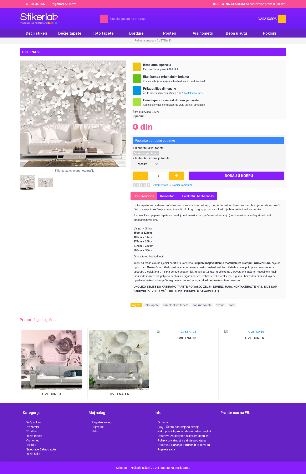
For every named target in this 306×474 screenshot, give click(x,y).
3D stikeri (32, 431)
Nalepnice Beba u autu (41, 449)
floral (232, 305)
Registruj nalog (102, 422)
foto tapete (152, 305)
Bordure (31, 444)
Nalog (95, 431)
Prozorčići (32, 427)
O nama (163, 422)
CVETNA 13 (51, 394)
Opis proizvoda (144, 196)
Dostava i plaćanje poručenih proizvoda (184, 444)
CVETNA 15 (186, 338)
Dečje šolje (33, 453)
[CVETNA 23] (73, 113)
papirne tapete (202, 305)
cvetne (220, 305)
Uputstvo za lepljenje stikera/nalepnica (183, 436)
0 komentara (160, 185)
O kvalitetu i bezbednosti (197, 196)
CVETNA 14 (119, 394)
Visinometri (33, 440)
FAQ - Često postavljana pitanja (178, 427)
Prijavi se (98, 427)
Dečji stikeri (33, 422)
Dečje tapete (34, 436)
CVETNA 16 (254, 338)
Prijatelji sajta (166, 449)
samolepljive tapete (175, 305)
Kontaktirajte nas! (193, 93)
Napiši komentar (182, 185)
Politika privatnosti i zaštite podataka (182, 440)
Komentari (167, 196)
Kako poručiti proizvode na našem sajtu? (184, 431)
